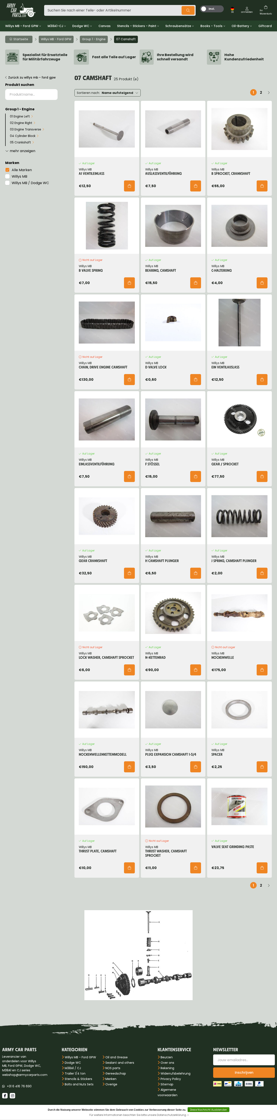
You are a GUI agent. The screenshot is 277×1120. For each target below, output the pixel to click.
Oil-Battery (240, 26)
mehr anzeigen (22, 150)
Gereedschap (115, 1073)
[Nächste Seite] (268, 92)
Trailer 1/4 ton (75, 1073)
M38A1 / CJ (73, 1068)
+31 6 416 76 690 (19, 1086)
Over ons (167, 1063)
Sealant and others (119, 1063)
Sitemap (167, 1084)
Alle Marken (22, 169)
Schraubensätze (178, 26)
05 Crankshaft (20, 142)
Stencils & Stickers (78, 1079)
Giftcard (265, 26)
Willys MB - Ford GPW (21, 26)
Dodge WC (80, 26)
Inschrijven (244, 1072)
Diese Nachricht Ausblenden (208, 1110)
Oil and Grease (116, 1057)
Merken (110, 1079)
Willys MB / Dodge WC (30, 182)
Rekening (167, 1068)
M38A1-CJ (55, 26)
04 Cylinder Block (22, 136)
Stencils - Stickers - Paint (136, 26)
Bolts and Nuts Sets (79, 1084)
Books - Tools (211, 26)
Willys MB (19, 176)
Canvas (104, 26)
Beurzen (167, 1057)
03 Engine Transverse (25, 129)
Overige (111, 1084)
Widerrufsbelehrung (175, 1073)
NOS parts (112, 1068)
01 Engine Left (20, 116)
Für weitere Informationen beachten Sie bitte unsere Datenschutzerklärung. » (139, 1115)
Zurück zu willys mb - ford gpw (32, 78)
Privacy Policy (171, 1079)
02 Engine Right (21, 123)
